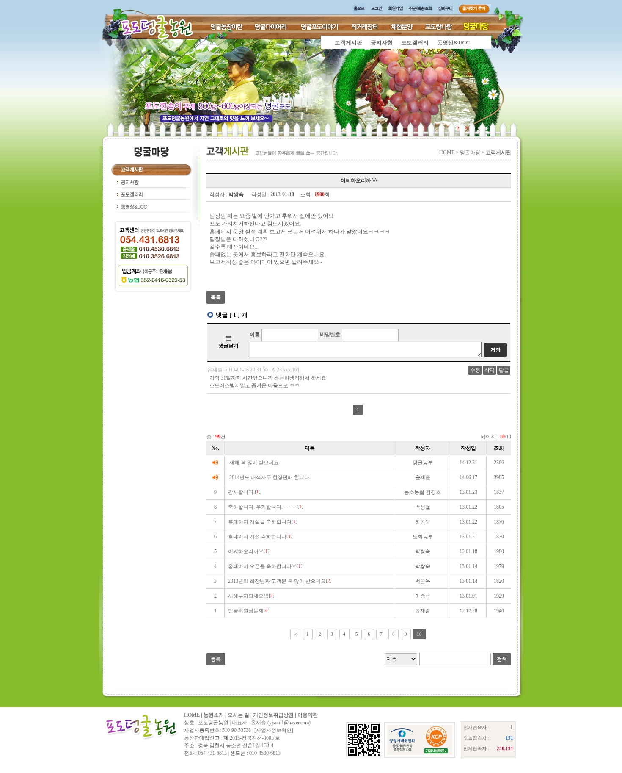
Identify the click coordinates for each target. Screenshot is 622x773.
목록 (216, 297)
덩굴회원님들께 (246, 611)
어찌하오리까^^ (246, 551)
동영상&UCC (453, 42)
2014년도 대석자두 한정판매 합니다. (270, 477)
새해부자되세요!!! (248, 596)
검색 (502, 659)
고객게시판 (348, 42)
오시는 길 (238, 715)
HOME (192, 715)
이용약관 (307, 715)
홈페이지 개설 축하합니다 (257, 537)
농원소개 (214, 715)
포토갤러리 (415, 42)
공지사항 (382, 42)
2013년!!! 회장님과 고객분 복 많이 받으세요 (277, 581)
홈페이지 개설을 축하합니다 (260, 522)
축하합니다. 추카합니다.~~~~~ (262, 507)
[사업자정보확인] (273, 730)
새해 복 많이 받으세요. (254, 462)
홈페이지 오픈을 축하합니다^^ (262, 566)
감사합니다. (241, 492)
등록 (216, 659)
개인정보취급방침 (273, 715)
